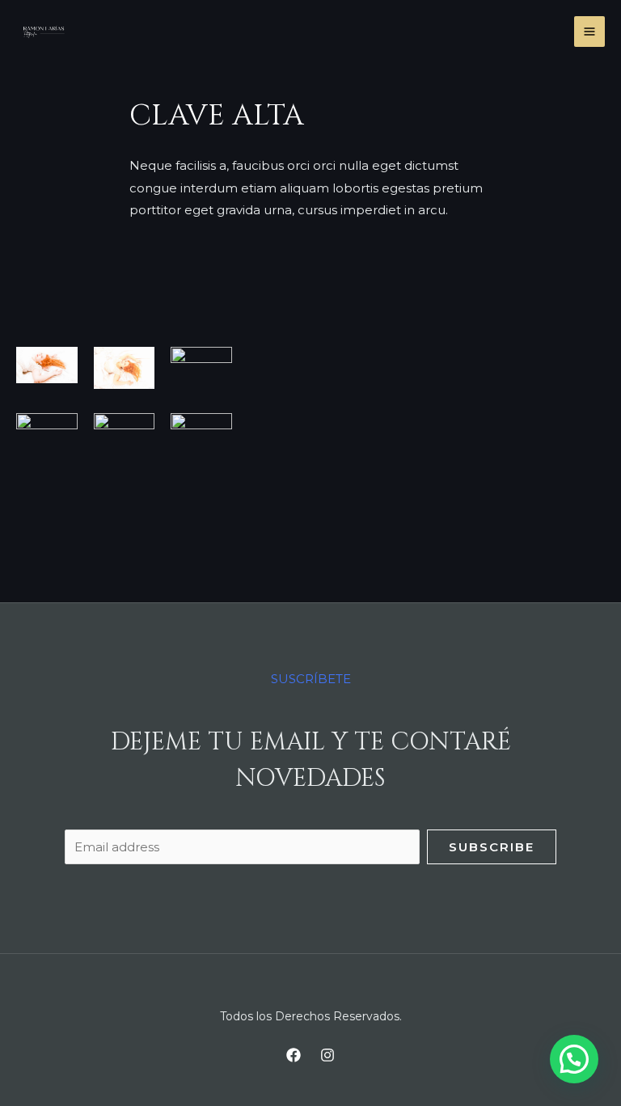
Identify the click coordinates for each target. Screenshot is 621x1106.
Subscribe (491, 847)
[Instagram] (327, 1055)
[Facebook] (293, 1055)
